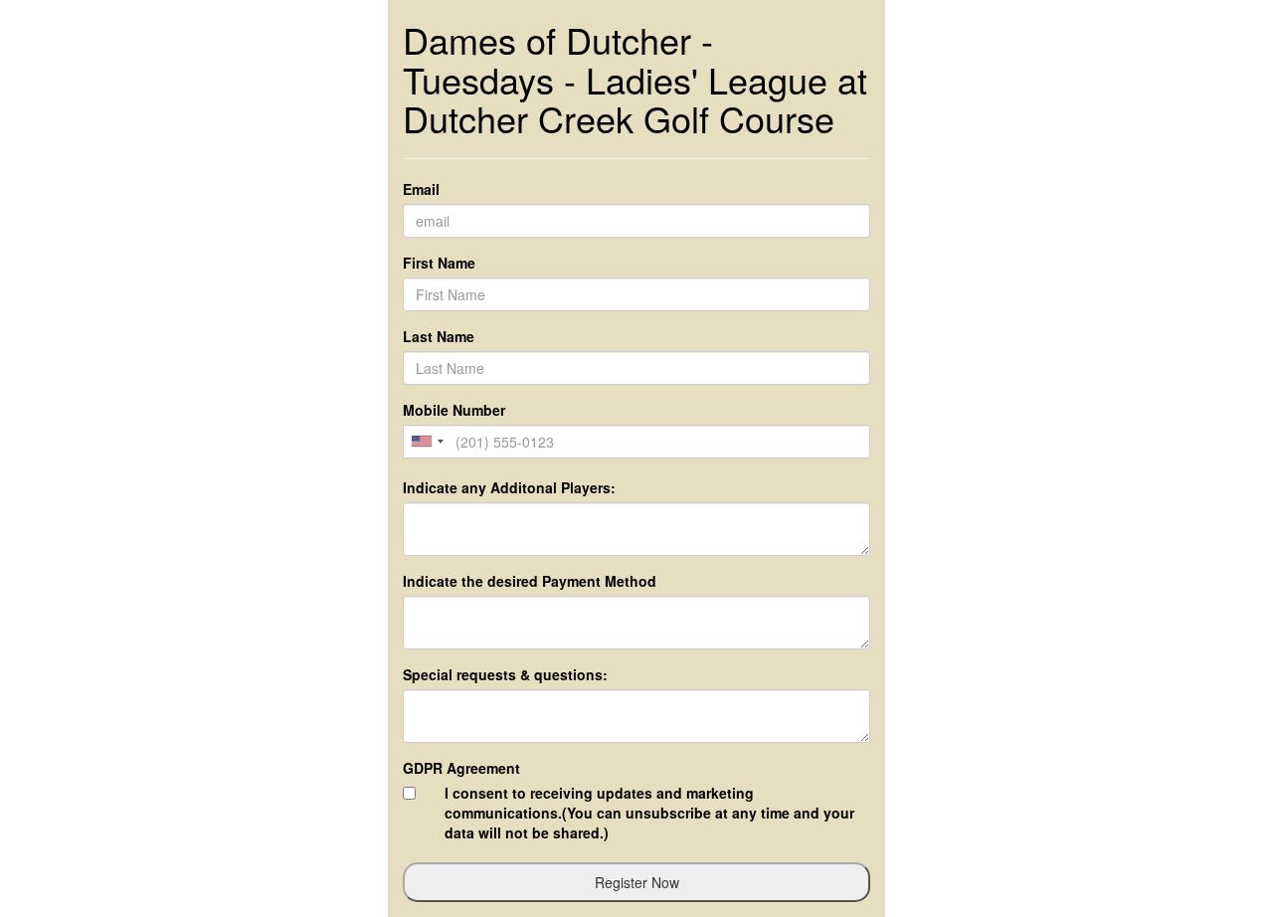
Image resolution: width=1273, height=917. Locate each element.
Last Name (438, 336)
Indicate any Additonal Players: (509, 487)
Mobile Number (454, 410)
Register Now (637, 882)
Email (421, 189)
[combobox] (427, 442)
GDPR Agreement (461, 768)
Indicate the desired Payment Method (529, 581)
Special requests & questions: (505, 674)
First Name (439, 263)
